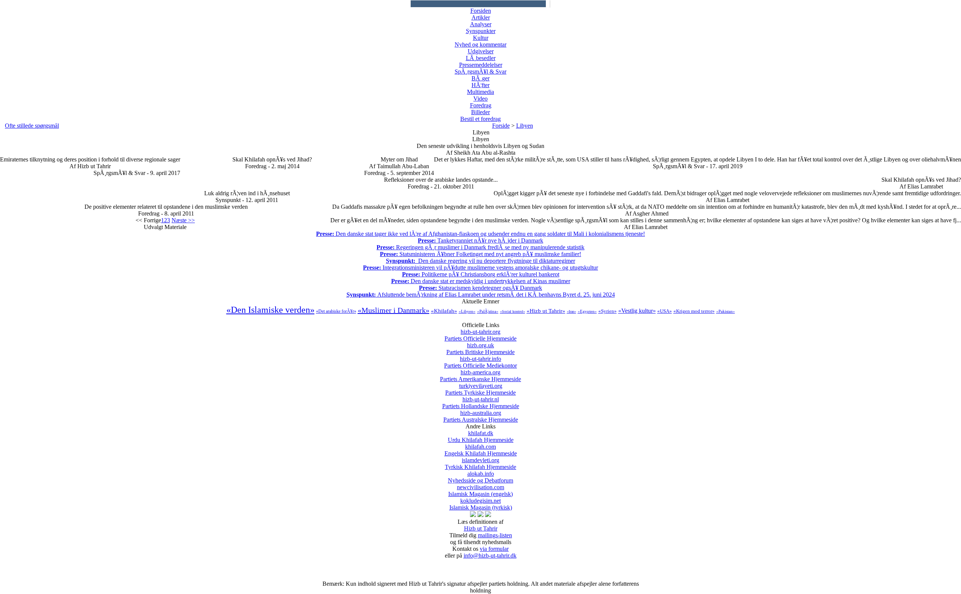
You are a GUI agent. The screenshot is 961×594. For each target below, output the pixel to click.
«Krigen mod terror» (694, 311)
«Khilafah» (444, 311)
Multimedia (480, 92)
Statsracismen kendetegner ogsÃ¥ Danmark (480, 288)
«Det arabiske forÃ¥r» (336, 311)
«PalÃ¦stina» (488, 311)
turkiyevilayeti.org (480, 389)
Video (480, 98)
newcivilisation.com (480, 490)
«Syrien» (607, 311)
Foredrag (480, 105)
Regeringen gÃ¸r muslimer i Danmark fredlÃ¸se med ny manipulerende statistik (480, 247)
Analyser (480, 24)
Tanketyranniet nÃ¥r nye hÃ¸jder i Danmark (480, 240)
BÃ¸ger (480, 78)
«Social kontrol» (512, 311)
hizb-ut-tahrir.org (480, 335)
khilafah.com (480, 450)
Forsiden (480, 11)
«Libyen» (467, 311)
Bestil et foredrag (480, 119)
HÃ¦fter (480, 85)
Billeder (480, 112)
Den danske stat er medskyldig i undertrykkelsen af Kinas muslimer (480, 281)
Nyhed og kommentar (480, 44)
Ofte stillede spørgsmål (32, 125)
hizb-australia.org (480, 416)
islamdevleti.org (480, 463)
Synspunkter (481, 31)
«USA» (664, 311)
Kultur (480, 38)
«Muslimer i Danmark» (393, 310)
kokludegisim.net (480, 504)
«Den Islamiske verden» (270, 310)
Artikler (480, 17)
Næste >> (183, 220)
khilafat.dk (481, 436)
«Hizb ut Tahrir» (546, 311)
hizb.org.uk (480, 348)
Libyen (524, 125)
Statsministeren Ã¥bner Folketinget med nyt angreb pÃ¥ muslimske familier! (480, 254)
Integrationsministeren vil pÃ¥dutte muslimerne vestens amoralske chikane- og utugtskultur (480, 267)
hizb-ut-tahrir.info (480, 362)
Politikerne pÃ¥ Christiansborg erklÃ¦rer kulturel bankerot (480, 274)
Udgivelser (481, 51)
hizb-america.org (480, 375)
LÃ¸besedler (481, 58)
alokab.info (480, 477)
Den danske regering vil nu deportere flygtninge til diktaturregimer (480, 261)
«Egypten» (587, 311)
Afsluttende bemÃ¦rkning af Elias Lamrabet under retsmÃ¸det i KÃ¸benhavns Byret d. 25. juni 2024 (480, 294)
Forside (501, 125)
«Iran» (571, 311)
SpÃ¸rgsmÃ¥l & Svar (480, 71)
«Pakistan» (725, 311)
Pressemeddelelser (480, 65)
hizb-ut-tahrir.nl (480, 402)
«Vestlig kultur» (637, 311)
